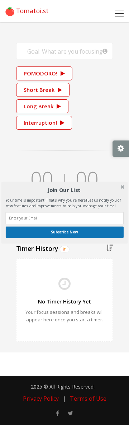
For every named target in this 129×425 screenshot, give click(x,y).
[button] (64, 190)
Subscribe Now (64, 231)
